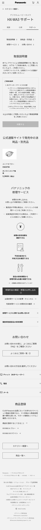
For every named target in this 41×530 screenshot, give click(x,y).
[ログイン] (38, 2)
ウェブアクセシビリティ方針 (15, 494)
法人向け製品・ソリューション (14, 482)
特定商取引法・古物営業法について (20, 502)
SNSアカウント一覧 (15, 489)
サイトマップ (27, 489)
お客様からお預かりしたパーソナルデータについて (20, 500)
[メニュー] (3, 2)
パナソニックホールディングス (20, 505)
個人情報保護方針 (29, 494)
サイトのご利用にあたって (20, 491)
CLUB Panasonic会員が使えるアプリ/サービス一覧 (20, 486)
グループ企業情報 (32, 482)
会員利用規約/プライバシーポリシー (20, 497)
